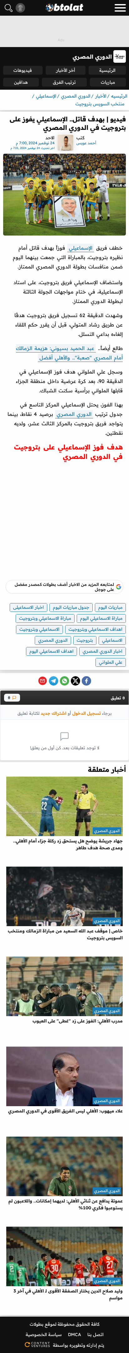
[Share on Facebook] (86, 681)
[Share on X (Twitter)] (75, 681)
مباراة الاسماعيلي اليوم (101, 618)
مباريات (108, 82)
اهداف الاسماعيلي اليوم (51, 651)
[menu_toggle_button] (120, 8)
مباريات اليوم (110, 607)
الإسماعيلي (80, 248)
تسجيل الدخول (86, 713)
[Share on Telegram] (53, 681)
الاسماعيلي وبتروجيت (39, 629)
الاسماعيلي (112, 640)
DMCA (74, 1334)
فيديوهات (22, 70)
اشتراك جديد (53, 713)
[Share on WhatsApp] (64, 681)
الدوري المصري (74, 414)
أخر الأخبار (65, 70)
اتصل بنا (95, 1334)
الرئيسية (107, 70)
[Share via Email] (42, 681)
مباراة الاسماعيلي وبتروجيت (45, 618)
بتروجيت (85, 640)
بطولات (37, 1324)
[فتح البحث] (8, 8)
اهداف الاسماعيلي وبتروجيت (95, 629)
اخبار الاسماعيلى (28, 607)
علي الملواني (110, 662)
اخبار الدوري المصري (102, 651)
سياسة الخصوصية (44, 1334)
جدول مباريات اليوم (71, 607)
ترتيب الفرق (64, 82)
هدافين (21, 82)
